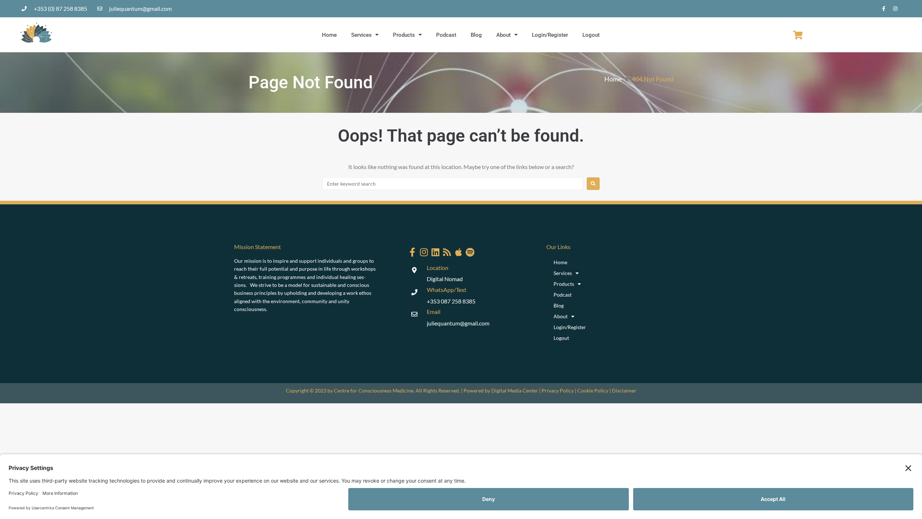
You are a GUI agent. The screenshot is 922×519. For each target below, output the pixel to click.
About (503, 35)
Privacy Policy (558, 390)
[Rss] (447, 252)
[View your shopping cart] (798, 35)
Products (404, 35)
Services (361, 35)
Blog (476, 35)
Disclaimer (624, 390)
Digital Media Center (514, 390)
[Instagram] (895, 9)
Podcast (446, 35)
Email (433, 311)
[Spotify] (470, 252)
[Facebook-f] (883, 9)
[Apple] (458, 252)
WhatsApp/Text (446, 289)
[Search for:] (452, 183)
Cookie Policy (592, 390)
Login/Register (550, 35)
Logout (591, 35)
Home (329, 35)
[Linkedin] (435, 252)
